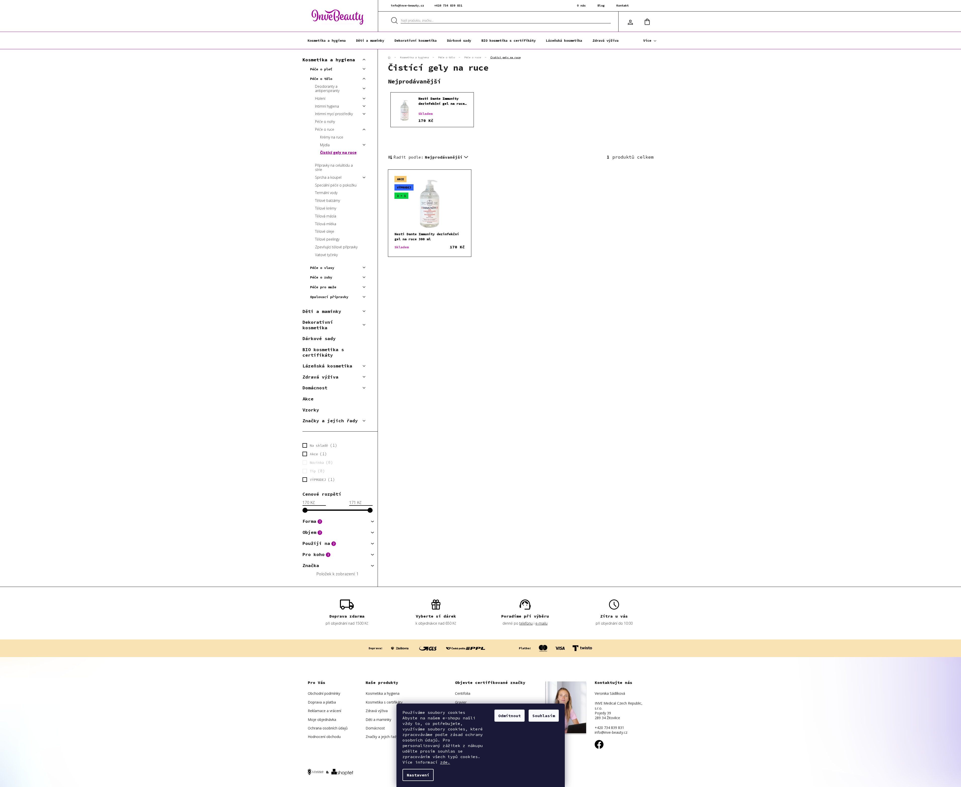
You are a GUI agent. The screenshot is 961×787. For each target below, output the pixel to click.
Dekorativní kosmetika (317, 325)
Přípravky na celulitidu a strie (334, 167)
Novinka (320, 462)
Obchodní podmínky (324, 693)
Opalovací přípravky (329, 297)
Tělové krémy (325, 208)
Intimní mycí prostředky (334, 113)
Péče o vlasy (322, 267)
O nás (581, 5)
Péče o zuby (321, 277)
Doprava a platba (322, 702)
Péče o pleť (321, 69)
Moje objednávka (322, 719)
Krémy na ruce (331, 137)
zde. (445, 762)
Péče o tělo (321, 78)
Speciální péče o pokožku (336, 185)
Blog (600, 5)
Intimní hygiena (327, 106)
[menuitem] (326, 40)
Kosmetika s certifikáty (384, 702)
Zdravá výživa (320, 377)
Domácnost (314, 388)
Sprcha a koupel (328, 177)
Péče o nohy (325, 121)
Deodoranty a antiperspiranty (327, 88)
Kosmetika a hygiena (328, 60)
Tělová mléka (325, 223)
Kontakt (622, 5)
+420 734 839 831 (448, 5)
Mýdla (325, 145)
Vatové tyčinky (326, 254)
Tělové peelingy (327, 239)
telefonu (526, 623)
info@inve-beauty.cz (407, 5)
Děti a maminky (321, 311)
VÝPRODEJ (321, 479)
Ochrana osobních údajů (328, 728)
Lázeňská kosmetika (327, 366)
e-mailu (541, 623)
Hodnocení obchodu (324, 736)
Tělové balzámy (327, 200)
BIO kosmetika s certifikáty (323, 352)
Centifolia (462, 693)
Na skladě (322, 445)
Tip (316, 470)
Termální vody (326, 192)
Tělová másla (325, 216)
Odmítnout (509, 715)
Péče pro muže (323, 287)
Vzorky (310, 410)
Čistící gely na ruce (338, 152)
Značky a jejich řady (330, 421)
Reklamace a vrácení (324, 710)
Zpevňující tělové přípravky (336, 247)
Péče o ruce (324, 129)
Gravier (461, 702)
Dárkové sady (319, 338)
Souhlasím (543, 715)
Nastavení (418, 774)
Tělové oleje (324, 231)
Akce (308, 399)
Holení (320, 98)
